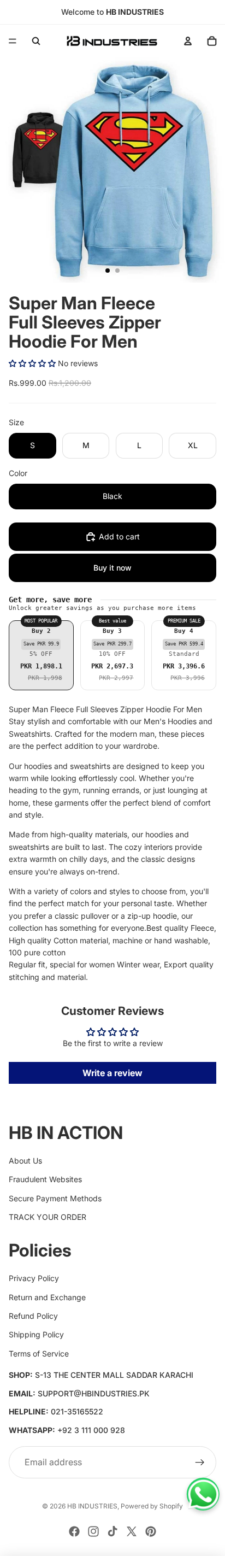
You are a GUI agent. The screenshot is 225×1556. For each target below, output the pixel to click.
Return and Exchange (47, 1297)
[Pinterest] (150, 1531)
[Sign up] (199, 1462)
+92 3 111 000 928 (91, 1430)
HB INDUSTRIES (92, 1506)
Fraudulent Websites (45, 1179)
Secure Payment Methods (55, 1198)
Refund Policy (33, 1315)
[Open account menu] (188, 41)
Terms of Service (39, 1353)
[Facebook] (74, 1531)
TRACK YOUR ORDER (47, 1217)
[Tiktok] (112, 1531)
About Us (25, 1160)
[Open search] (36, 41)
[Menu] (12, 41)
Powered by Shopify (152, 1506)
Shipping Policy (36, 1334)
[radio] (41, 655)
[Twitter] (131, 1531)
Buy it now (112, 567)
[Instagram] (93, 1531)
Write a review (112, 1072)
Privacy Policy (34, 1278)
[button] (32, 363)
